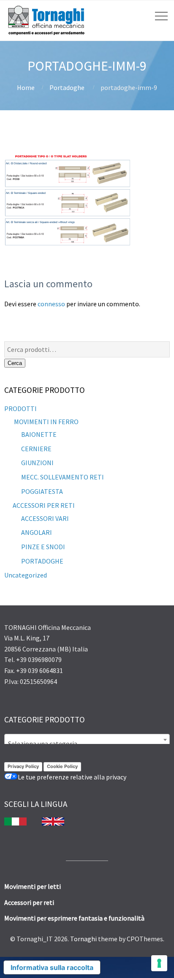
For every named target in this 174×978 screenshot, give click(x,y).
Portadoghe (66, 87)
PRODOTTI (20, 408)
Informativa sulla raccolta (52, 967)
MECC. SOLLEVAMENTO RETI (62, 477)
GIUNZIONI (37, 462)
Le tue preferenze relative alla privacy (72, 777)
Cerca (15, 363)
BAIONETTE (39, 434)
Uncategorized (25, 575)
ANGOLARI (36, 532)
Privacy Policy (23, 766)
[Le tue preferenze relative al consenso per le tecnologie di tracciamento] (159, 963)
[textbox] (87, 743)
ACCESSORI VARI (45, 518)
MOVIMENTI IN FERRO (46, 421)
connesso (51, 304)
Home (26, 87)
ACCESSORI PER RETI (44, 505)
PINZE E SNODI (43, 546)
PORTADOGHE (42, 561)
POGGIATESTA (42, 491)
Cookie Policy (62, 766)
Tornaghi (83, 938)
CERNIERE (36, 448)
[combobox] (87, 740)
